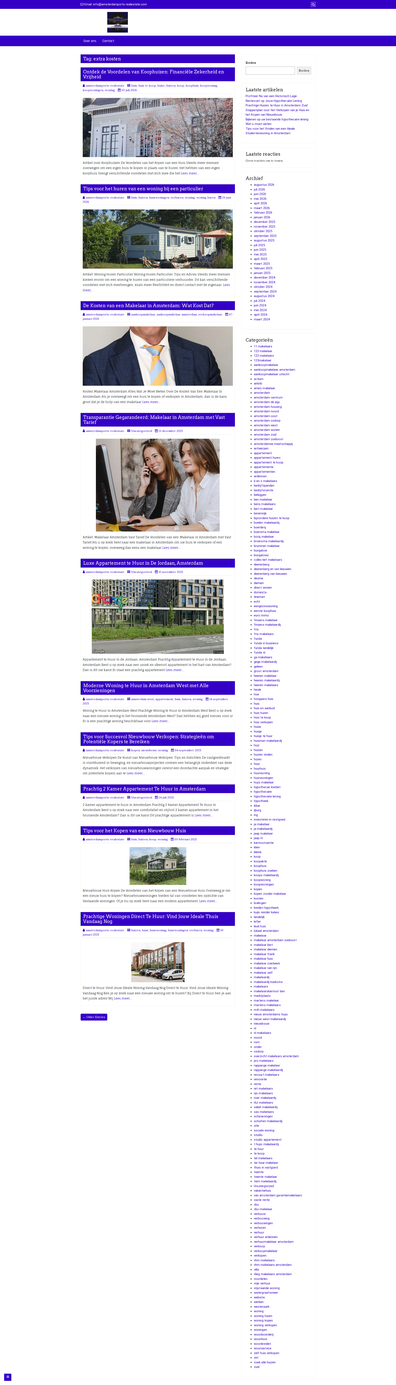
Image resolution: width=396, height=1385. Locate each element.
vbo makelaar (263, 1209)
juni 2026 (260, 194)
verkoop (259, 1246)
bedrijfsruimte (263, 490)
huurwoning (158, 930)
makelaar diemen (265, 949)
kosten (259, 898)
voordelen (261, 1279)
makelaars (261, 986)
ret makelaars (263, 1088)
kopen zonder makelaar (270, 894)
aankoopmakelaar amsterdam (177, 314)
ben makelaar (263, 499)
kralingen (260, 903)
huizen (171, 85)
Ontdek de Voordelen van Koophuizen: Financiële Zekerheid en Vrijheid (153, 74)
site (256, 1126)
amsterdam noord (266, 411)
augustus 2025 (264, 240)
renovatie (260, 1079)
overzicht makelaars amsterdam (276, 1056)
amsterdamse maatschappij (273, 444)
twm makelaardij (265, 1181)
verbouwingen (263, 1223)
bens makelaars (265, 504)
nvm (257, 1042)
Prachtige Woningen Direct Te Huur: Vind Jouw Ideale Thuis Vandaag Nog (150, 919)
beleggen (260, 495)
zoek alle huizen (265, 1362)
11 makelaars (263, 346)
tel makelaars (263, 1158)
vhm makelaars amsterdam (273, 1265)
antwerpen (261, 448)
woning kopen (263, 1320)
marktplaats (262, 996)
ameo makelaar (264, 388)
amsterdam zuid (265, 434)
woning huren (206, 197)
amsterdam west (142, 699)
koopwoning (208, 85)
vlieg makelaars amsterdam (273, 1274)
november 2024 (264, 282)
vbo (256, 1204)
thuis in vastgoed (266, 1167)
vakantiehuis (262, 1190)
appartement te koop (268, 462)
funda (258, 639)
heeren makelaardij (267, 680)
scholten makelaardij (268, 1121)
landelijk (259, 917)
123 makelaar (263, 351)
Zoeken (251, 63)
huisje (258, 731)
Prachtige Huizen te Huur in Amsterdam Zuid (277, 105)
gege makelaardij (265, 662)
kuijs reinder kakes (266, 912)
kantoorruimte (264, 843)
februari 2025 (263, 268)
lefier (257, 921)
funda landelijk (264, 648)
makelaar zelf (263, 973)
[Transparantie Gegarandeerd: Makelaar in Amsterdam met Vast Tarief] (158, 485)
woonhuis (260, 1339)
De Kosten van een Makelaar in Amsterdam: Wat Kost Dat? (148, 305)
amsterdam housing (268, 407)
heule (257, 689)
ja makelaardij (263, 829)
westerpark (261, 1307)
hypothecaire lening (267, 796)
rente (257, 1084)
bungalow (260, 550)
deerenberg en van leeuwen (272, 569)
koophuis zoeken (265, 870)
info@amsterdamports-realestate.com (120, 4)
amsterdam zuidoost (268, 439)
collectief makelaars (268, 560)
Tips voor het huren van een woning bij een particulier (143, 188)
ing (256, 815)
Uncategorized (141, 431)
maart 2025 (262, 264)
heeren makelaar (265, 676)
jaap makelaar (263, 833)
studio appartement (268, 1140)
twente (259, 1172)
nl (255, 1028)
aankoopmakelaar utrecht (271, 374)
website (259, 1297)
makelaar (260, 935)
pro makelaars (263, 1061)
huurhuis (260, 768)
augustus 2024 (264, 296)
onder (258, 1047)
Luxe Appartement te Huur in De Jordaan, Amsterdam (143, 563)
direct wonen (263, 587)
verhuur (259, 1232)
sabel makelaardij (266, 1107)
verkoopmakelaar (210, 314)
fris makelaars (264, 634)
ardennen (260, 476)
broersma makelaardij (269, 541)
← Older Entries (94, 1017)
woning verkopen (265, 1325)
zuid (256, 1367)
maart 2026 (262, 208)
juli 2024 (259, 301)
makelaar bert (263, 945)
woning (110, 90)
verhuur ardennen (266, 1237)
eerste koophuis (265, 611)
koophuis (192, 85)
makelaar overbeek (267, 963)
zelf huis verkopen (266, 1353)
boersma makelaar (267, 532)
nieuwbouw (149, 750)
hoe (256, 694)
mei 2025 (260, 254)
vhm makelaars (264, 1260)
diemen (259, 583)
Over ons (90, 41)
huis (134, 85)
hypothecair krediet (267, 787)
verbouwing (262, 1218)
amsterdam (262, 393)
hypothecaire (263, 792)
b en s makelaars (265, 481)
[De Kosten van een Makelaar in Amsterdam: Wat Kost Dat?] (158, 356)
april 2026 (260, 203)
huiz (256, 745)
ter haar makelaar (266, 1163)
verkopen (260, 1255)
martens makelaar (266, 1000)
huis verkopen (263, 722)
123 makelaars (264, 355)
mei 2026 (260, 199)
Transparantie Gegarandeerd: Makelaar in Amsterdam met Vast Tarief (154, 420)
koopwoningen (93, 90)
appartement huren (267, 458)
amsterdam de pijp (267, 402)
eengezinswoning (266, 606)
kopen (135, 750)
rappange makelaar (267, 1065)
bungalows (261, 555)
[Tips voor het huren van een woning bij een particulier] (158, 239)
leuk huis (260, 926)
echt (257, 601)
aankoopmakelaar (143, 314)
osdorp (259, 1051)
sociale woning (264, 1130)
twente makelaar (265, 1177)
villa (256, 1269)
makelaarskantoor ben (269, 991)
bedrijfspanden (264, 485)
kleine (258, 852)
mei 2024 (260, 310)
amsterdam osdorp (267, 420)
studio (258, 1135)
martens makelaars (267, 1005)
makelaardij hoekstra (268, 982)
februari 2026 (263, 212)
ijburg (257, 810)
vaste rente (262, 1200)
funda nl (259, 652)
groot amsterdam (266, 671)
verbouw (260, 1214)
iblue (257, 806)
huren (258, 759)
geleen (258, 666)
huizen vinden (263, 754)
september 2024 (265, 291)
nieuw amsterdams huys (271, 1014)
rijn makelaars (263, 1093)
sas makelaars (264, 1112)
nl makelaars (262, 1033)
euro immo (261, 615)
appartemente (263, 467)
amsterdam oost (265, 416)
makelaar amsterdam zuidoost (275, 940)
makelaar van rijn (265, 968)
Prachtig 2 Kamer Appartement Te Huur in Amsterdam (144, 788)
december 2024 (264, 277)
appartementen (264, 472)
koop (180, 85)
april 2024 (260, 314)
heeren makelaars (266, 685)
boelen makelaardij (266, 522)
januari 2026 (262, 217)
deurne (258, 578)
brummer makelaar (267, 546)
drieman (259, 597)
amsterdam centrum (268, 397)
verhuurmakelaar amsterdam (274, 1242)
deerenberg (261, 564)
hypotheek (261, 801)
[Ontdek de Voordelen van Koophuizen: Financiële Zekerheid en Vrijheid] (158, 127)
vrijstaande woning (267, 1288)
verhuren (177, 197)
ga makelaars (263, 657)
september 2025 (265, 236)
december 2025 (264, 222)
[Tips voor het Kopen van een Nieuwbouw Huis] (158, 866)
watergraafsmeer (266, 1292)
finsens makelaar (266, 620)
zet (256, 1357)
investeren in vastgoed (269, 819)
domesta (260, 592)
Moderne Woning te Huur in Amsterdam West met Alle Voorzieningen (146, 688)
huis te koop (147, 85)
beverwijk (260, 513)
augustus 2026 (264, 185)
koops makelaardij (266, 875)
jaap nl (258, 838)
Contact (108, 41)
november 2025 (264, 226)
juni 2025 (260, 250)
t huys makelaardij (266, 1144)
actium (259, 379)
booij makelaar (264, 536)
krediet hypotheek (266, 908)
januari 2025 (262, 273)
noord (258, 1037)
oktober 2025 (263, 231)
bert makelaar (263, 509)
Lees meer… (190, 173)
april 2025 (260, 259)
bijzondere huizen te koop (272, 518)
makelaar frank (264, 954)
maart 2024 (262, 319)
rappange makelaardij (268, 1070)
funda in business (266, 643)
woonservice (262, 1348)
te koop (259, 1153)
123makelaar (262, 360)
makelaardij (261, 977)
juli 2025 (259, 245)
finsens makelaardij (267, 625)
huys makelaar (264, 782)
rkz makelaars (263, 1102)
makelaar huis (263, 959)
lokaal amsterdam (266, 931)
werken (259, 1302)
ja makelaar (262, 824)
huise (161, 85)
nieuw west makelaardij (270, 1019)
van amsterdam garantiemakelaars (278, 1195)
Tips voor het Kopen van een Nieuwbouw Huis (134, 830)
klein (257, 847)
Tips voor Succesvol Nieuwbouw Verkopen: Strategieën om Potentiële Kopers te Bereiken (148, 739)
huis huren (261, 713)
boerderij (260, 527)
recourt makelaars (266, 1075)
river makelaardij (265, 1098)
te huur (259, 1149)
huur (145, 930)
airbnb (258, 383)
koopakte (260, 861)
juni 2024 (260, 305)
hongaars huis (263, 699)
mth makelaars (264, 1010)
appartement (164, 699)
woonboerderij (263, 1334)
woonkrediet (262, 1344)
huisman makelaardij (268, 741)
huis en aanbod (264, 708)
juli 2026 (259, 189)
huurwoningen (159, 197)
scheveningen (263, 1116)
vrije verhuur (262, 1283)
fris (256, 629)
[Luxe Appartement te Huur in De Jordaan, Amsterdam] (158, 617)
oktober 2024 (263, 287)
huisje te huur (263, 736)
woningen (260, 1330)
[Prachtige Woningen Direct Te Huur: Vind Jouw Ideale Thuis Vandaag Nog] (158, 962)
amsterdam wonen (267, 430)
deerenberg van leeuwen (270, 574)
